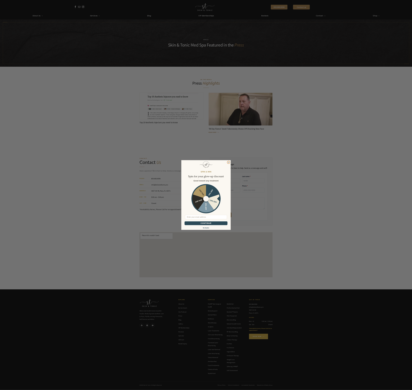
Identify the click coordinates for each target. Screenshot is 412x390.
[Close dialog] (228, 162)
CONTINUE (206, 223)
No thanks (206, 228)
